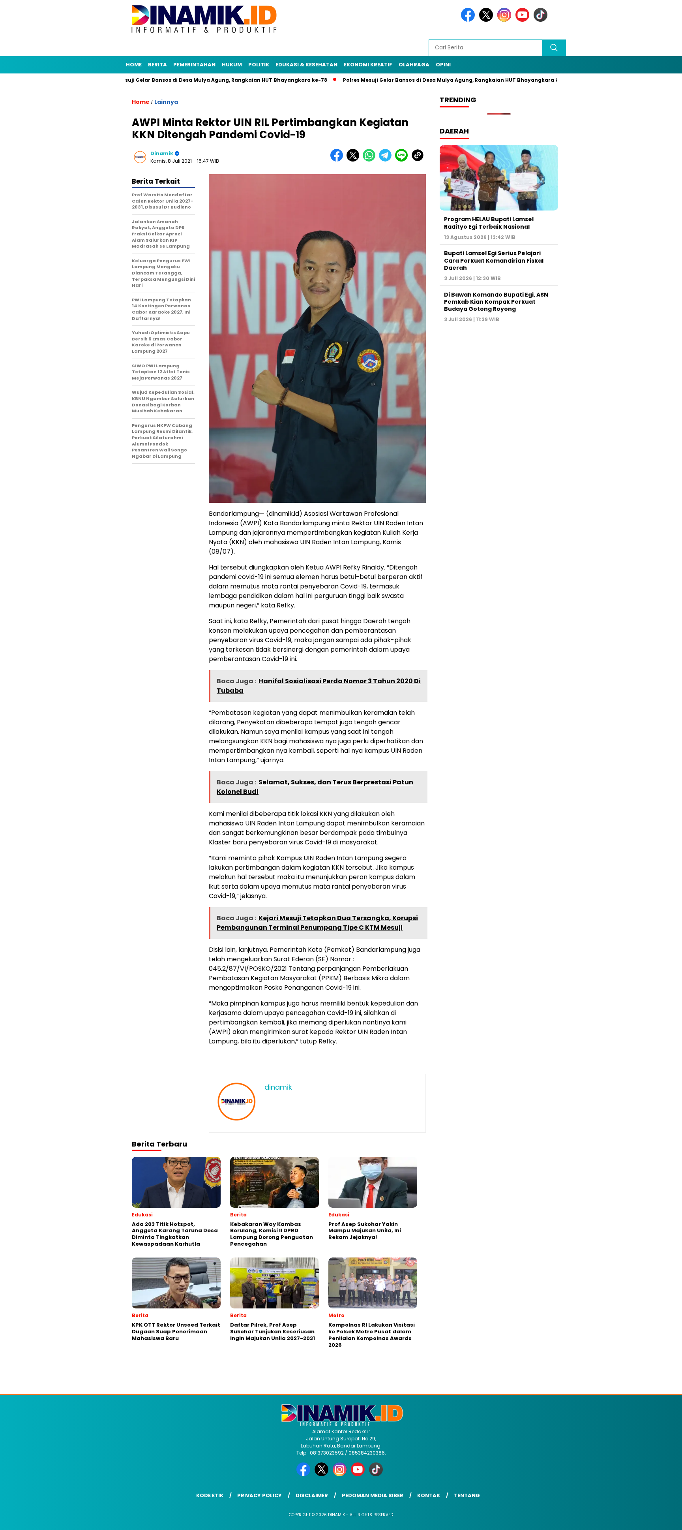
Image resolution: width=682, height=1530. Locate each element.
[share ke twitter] (355, 160)
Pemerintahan (194, 64)
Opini (443, 64)
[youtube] (523, 20)
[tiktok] (542, 20)
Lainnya (166, 102)
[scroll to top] (655, 1518)
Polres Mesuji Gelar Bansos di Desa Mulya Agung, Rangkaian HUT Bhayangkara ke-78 (167, 80)
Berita (157, 64)
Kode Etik (209, 1495)
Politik (258, 64)
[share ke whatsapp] (371, 160)
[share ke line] (403, 160)
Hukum (232, 64)
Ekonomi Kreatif (368, 64)
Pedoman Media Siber (372, 1495)
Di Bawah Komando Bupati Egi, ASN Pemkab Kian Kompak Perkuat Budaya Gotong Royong (496, 302)
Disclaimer (312, 1495)
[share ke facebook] (338, 160)
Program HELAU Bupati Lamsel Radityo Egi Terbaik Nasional (489, 222)
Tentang (467, 1495)
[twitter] (487, 20)
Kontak (428, 1495)
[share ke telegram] (387, 160)
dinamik (161, 153)
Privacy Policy (259, 1495)
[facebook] (469, 20)
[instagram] (505, 20)
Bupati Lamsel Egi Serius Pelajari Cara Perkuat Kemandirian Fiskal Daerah (493, 260)
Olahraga (414, 64)
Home (134, 64)
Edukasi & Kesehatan (306, 64)
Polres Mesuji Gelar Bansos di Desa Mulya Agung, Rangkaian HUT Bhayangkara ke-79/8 (413, 80)
